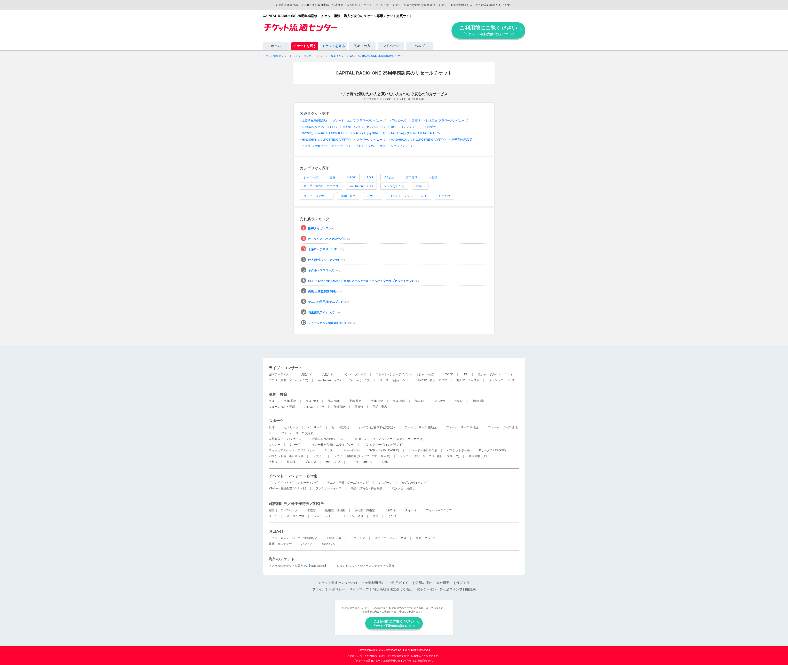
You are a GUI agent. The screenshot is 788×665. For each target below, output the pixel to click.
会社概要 (442, 583)
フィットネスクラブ (439, 510)
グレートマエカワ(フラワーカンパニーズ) (359, 120)
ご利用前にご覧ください (488, 30)
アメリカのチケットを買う (286, 565)
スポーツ (372, 195)
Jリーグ (295, 444)
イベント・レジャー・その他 (408, 195)
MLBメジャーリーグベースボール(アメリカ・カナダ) (389, 438)
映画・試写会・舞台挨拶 (367, 488)
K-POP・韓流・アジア (432, 380)
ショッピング (322, 516)
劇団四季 (478, 400)
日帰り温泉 (334, 538)
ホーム (276, 46)
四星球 (416, 120)
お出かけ (444, 195)
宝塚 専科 (399, 400)
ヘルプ (420, 46)
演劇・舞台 (348, 195)
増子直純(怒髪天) (462, 139)
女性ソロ (328, 374)
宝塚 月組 (312, 400)
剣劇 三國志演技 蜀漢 (325, 291)
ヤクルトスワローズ (324, 270)
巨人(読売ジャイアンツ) (326, 259)
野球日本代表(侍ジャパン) (329, 438)
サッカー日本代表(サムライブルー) (331, 444)
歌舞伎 (359, 406)
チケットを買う (304, 46)
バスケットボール (458, 450)
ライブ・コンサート (317, 195)
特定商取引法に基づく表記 (392, 589)
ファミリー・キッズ (328, 488)
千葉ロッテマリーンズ (326, 249)
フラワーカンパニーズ (370, 139)
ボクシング (333, 461)
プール (273, 516)
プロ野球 (411, 177)
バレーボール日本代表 (423, 450)
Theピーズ (399, 120)
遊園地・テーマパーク (283, 510)
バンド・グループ (354, 374)
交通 (375, 516)
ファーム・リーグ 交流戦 (297, 433)
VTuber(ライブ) (394, 186)
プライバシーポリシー (328, 589)
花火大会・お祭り (403, 488)
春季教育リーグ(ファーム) (285, 438)
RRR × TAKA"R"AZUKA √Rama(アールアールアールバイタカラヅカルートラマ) (363, 280)
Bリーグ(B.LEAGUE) (492, 450)
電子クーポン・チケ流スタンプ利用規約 (446, 589)
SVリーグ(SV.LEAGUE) (384, 450)
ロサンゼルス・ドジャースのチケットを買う (365, 565)
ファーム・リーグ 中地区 (462, 427)
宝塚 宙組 (377, 400)
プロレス (310, 461)
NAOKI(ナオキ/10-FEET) (369, 133)
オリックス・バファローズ (329, 238)
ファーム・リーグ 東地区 (420, 427)
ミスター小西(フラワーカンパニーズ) (326, 146)
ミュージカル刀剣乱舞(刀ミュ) (331, 322)
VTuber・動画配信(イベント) (287, 488)
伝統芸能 (339, 406)
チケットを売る (333, 46)
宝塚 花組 (290, 400)
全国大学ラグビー (480, 456)
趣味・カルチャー (280, 543)
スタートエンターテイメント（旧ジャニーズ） (406, 374)
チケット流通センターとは (337, 583)
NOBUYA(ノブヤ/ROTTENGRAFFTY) (415, 133)
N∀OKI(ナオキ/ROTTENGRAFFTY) (325, 133)
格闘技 (291, 461)
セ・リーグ (291, 427)
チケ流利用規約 (373, 583)
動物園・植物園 (335, 510)
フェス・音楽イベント (394, 380)
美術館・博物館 (365, 510)
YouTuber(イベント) (414, 482)
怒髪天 (431, 126)
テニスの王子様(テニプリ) (328, 301)
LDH (370, 177)
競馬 (385, 461)
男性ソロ (307, 374)
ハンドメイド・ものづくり (318, 543)
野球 (272, 427)
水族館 (311, 510)
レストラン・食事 (351, 516)
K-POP (351, 177)
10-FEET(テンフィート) (406, 126)
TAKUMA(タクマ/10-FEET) (319, 126)
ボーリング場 (295, 516)
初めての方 (362, 46)
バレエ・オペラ (314, 406)
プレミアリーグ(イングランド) (383, 444)
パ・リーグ (315, 427)
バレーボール (351, 450)
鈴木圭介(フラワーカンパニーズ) (447, 120)
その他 (392, 516)
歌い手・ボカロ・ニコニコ (321, 186)
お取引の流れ (422, 583)
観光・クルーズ (426, 538)
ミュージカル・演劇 (282, 406)
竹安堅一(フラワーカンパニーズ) (363, 126)
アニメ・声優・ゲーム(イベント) (348, 482)
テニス (328, 450)
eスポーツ (385, 482)
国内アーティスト (280, 374)
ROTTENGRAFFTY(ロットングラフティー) (384, 146)
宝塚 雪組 (334, 400)
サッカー (274, 444)
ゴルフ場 (390, 510)
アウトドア (358, 538)
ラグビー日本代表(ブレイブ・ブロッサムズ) (362, 456)
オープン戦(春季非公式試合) (376, 427)
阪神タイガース (321, 228)
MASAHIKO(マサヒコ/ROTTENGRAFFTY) (418, 139)
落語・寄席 (380, 406)
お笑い (420, 186)
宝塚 (332, 177)
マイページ (391, 46)
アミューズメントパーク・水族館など (293, 538)
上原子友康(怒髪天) (314, 120)
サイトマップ (359, 589)
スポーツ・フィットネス (390, 538)
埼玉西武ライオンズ (324, 312)
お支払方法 (462, 583)
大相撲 (433, 177)
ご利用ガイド (398, 583)
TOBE (449, 374)
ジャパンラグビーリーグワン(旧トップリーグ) (429, 456)
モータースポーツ (361, 461)
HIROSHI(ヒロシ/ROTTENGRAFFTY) (326, 139)
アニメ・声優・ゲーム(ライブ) (288, 380)
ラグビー (318, 456)
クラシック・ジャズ (502, 380)
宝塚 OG (420, 400)
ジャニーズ (311, 177)
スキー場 (411, 510)
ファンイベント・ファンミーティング (293, 482)
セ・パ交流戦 (340, 427)
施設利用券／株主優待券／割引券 (296, 504)
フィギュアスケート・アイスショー (292, 450)
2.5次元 (389, 177)
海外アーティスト (467, 380)
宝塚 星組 (355, 400)
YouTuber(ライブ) (361, 186)
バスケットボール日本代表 (286, 456)
